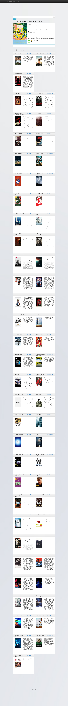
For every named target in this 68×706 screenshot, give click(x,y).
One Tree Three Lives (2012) (18, 555)
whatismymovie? (9, 1)
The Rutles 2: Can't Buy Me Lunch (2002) (19, 475)
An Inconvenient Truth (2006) (40, 174)
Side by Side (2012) (39, 253)
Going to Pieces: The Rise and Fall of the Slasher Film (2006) (19, 114)
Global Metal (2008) (39, 153)
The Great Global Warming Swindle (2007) (40, 355)
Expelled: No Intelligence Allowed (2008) (19, 274)
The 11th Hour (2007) (18, 354)
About (14, 1)
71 (29, 41)
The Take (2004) (17, 374)
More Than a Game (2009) (19, 314)
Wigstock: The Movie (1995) (39, 335)
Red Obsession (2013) (18, 73)
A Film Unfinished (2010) (40, 93)
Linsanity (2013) (38, 314)
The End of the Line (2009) (19, 213)
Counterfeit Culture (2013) (39, 214)
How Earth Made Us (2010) (19, 514)
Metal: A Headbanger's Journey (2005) (40, 234)
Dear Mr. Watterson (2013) (40, 615)
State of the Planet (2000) (19, 454)
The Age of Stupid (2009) (40, 53)
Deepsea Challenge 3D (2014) (19, 636)
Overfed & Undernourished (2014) (40, 475)
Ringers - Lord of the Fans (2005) (19, 234)
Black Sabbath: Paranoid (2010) (19, 575)
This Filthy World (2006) (19, 595)
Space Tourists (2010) (39, 133)
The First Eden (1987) (18, 153)
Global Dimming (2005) (19, 394)
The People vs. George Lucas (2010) (19, 294)
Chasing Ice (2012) (39, 414)
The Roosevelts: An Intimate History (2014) (19, 54)
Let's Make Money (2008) (40, 494)
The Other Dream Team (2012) (19, 194)
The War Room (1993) (18, 133)
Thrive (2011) (38, 434)
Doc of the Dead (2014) (40, 193)
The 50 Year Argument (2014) (19, 254)
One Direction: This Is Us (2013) (19, 656)
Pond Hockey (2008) (18, 334)
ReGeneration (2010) (18, 173)
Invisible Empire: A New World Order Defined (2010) (19, 495)
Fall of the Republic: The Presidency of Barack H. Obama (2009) (40, 375)
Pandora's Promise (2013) (19, 434)
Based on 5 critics (35, 41)
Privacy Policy (34, 690)
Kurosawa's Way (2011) (40, 534)
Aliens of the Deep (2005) (40, 575)
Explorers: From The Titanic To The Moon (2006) (40, 596)
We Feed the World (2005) (40, 514)
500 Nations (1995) (18, 93)
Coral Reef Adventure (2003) (18, 616)
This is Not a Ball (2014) (40, 635)
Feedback (17, 1)
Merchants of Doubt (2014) (19, 414)
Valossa (33, 689)
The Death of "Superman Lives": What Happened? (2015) (40, 274)
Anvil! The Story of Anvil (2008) (40, 455)
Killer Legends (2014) (39, 113)
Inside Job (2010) (39, 394)
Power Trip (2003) (39, 555)
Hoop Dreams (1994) (39, 294)
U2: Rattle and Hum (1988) (19, 534)
